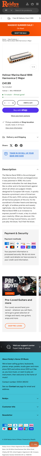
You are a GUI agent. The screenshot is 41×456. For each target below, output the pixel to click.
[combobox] (20, 10)
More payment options (20, 116)
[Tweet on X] (11, 145)
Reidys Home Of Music (15, 439)
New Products (12, 39)
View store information (13, 128)
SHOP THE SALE (20, 33)
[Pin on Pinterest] (21, 145)
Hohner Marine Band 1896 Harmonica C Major (17, 40)
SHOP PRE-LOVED (15, 326)
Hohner (5, 91)
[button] (32, 3)
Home (4, 39)
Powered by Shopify (28, 439)
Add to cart (28, 103)
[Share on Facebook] (16, 145)
